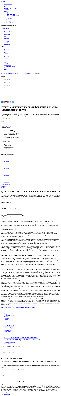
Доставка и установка (10, 8)
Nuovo (5, 69)
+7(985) (8, 21)
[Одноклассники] (4, 102)
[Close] (1, 349)
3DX (5, 60)
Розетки (6, 319)
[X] (6, 102)
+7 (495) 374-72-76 (9, 326)
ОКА (5, 37)
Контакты (6, 9)
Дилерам (6, 7)
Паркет (9, 16)
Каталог (9, 12)
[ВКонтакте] (2, 102)
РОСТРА (6, 41)
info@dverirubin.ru (9, 330)
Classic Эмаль (7, 65)
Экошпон (6, 56)
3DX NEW (7, 62)
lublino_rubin (7, 331)
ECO (5, 70)
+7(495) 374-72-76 (12, 198)
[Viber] (8, 102)
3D (4, 59)
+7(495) (8, 22)
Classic (5, 50)
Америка (6, 58)
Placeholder (10, 18)
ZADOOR (6, 39)
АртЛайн (6, 63)
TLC (5, 68)
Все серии (6, 49)
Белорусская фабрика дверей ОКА (13, 340)
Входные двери (11, 14)
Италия (6, 55)
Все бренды (7, 44)
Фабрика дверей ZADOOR (11, 342)
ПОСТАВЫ (7, 38)
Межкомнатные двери (13, 15)
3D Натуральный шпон (10, 66)
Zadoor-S (6, 53)
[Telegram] (13, 102)
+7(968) (8, 19)
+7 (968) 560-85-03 (9, 327)
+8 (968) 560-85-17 (9, 328)
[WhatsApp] (10, 102)
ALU (5, 52)
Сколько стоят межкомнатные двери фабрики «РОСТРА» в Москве (22, 339)
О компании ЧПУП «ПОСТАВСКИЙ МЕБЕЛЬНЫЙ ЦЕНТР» (21, 338)
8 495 (8, 4)
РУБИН (6, 42)
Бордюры (6, 318)
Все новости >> (8, 343)
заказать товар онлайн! (29, 198)
